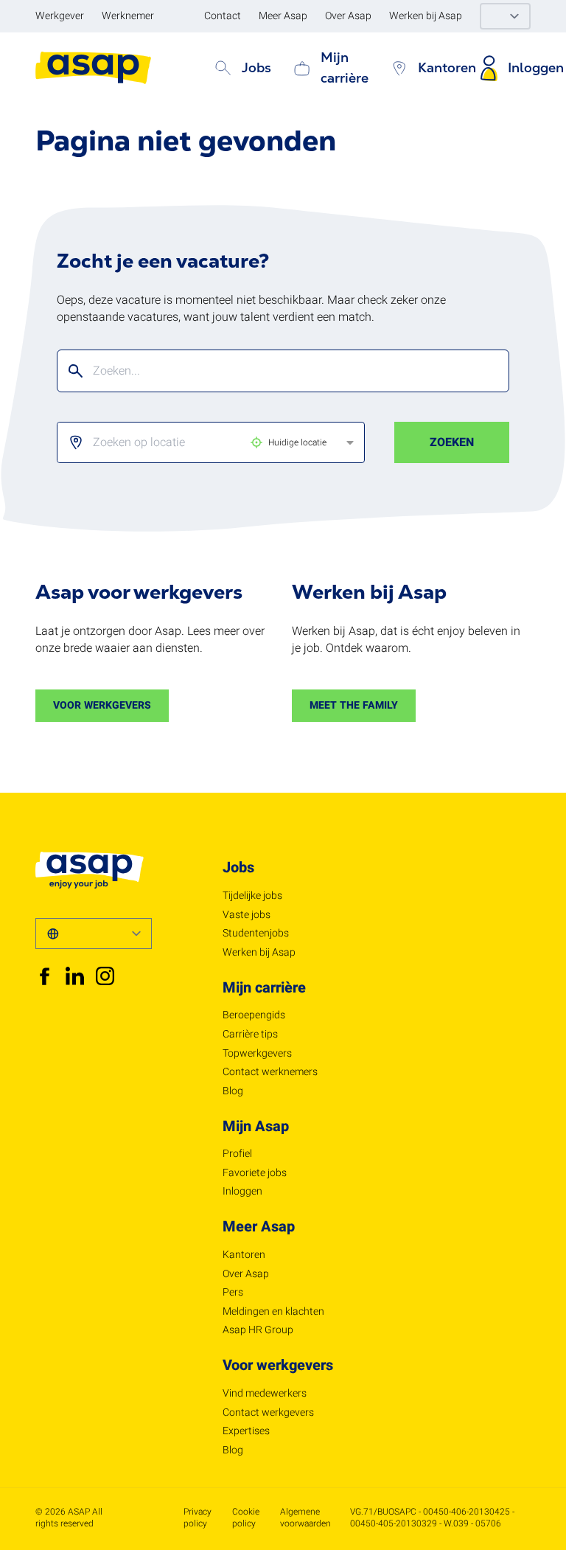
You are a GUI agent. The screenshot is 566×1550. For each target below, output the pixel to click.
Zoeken (452, 442)
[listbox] (198, 442)
